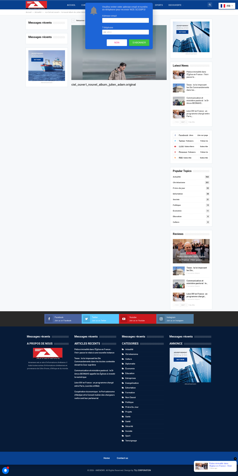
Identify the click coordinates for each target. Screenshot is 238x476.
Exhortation (178, 194)
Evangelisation (132, 383)
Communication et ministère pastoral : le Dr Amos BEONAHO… (197, 100)
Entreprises (130, 378)
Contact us (122, 458)
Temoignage (131, 441)
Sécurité (129, 426)
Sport (127, 436)
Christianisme (179, 182)
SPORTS (159, 5)
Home (107, 458)
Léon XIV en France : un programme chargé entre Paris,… (197, 113)
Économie (177, 211)
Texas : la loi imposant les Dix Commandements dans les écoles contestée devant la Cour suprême (94, 361)
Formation (130, 392)
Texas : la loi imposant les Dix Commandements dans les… (197, 87)
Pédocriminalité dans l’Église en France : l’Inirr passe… (191, 258)
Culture (176, 222)
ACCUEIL (71, 5)
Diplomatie (130, 364)
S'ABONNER (139, 42)
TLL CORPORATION (142, 470)
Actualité (177, 177)
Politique (177, 205)
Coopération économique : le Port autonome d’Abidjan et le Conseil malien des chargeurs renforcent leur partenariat (94, 395)
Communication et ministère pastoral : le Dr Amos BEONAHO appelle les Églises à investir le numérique (94, 373)
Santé (127, 421)
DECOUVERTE (175, 5)
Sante (127, 417)
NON (116, 42)
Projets (128, 412)
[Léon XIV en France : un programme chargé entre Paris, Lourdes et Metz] (179, 114)
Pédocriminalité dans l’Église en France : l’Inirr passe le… (197, 74)
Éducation (177, 216)
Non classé (130, 397)
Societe (176, 199)
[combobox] (107, 32)
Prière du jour (179, 188)
